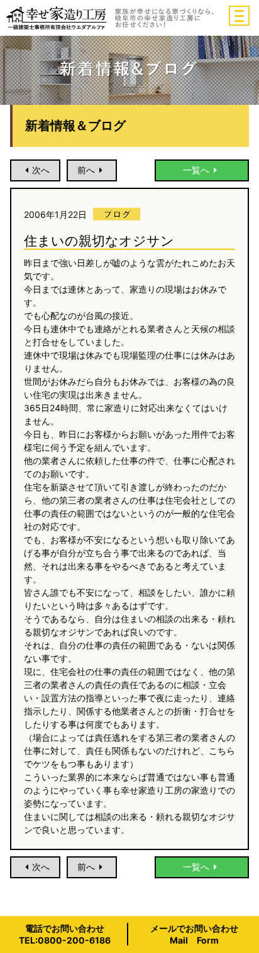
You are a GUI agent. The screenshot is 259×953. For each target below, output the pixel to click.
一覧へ (196, 169)
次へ (41, 169)
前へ (86, 169)
